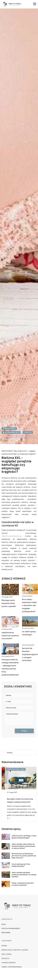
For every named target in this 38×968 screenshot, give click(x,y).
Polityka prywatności (11, 928)
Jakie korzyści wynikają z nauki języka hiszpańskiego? (24, 837)
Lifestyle (28, 432)
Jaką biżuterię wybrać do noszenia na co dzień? (10, 635)
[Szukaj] (4, 752)
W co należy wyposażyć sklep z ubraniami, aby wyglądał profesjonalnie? (29, 605)
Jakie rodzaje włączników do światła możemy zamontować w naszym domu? (23, 846)
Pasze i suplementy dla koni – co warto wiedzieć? (23, 884)
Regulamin (6, 933)
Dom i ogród (7, 954)
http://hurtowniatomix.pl (12, 536)
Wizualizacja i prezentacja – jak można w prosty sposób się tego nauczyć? (24, 856)
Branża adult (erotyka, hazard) (15, 950)
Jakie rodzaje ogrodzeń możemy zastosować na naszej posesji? (24, 874)
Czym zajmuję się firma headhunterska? (21, 865)
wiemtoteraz (10, 428)
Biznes (4, 946)
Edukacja (5, 958)
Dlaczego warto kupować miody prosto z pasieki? (9, 603)
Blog (4, 924)
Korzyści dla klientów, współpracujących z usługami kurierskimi (30, 654)
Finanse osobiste (9, 963)
